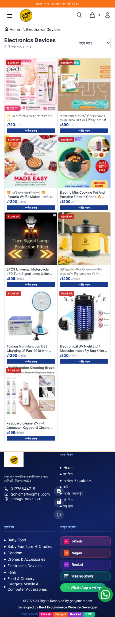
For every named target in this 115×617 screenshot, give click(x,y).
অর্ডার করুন (31, 130)
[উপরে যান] (105, 593)
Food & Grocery (19, 578)
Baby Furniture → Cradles (28, 546)
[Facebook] (59, 491)
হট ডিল (66, 474)
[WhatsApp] (59, 514)
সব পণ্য (66, 506)
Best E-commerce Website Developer (68, 607)
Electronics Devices (22, 565)
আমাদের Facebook (76, 480)
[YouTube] (59, 503)
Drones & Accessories (24, 559)
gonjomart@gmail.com (30, 494)
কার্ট (64, 487)
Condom (13, 553)
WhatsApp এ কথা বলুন (86, 588)
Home (67, 467)
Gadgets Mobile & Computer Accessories (25, 587)
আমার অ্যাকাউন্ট (71, 493)
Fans (10, 572)
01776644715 (23, 488)
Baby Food (15, 540)
